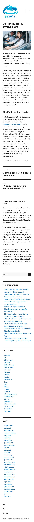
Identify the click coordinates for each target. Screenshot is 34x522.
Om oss (5, 509)
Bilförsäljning (9, 365)
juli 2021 (7, 494)
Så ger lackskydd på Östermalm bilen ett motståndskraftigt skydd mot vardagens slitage (17, 301)
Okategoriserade (10, 404)
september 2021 (9, 489)
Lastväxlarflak (9, 396)
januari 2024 (8, 460)
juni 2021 (7, 496)
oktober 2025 (9, 430)
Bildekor (7, 362)
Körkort (7, 392)
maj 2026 (7, 428)
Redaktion (8, 160)
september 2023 (10, 469)
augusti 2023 (8, 472)
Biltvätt (7, 375)
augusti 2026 (8, 425)
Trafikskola (8, 409)
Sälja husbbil (8, 406)
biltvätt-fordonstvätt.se (9, 518)
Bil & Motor (8, 360)
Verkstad (7, 411)
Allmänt (25, 160)
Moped (6, 399)
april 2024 (7, 452)
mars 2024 (8, 455)
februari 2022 (9, 486)
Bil (5, 357)
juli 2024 (7, 447)
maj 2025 (7, 435)
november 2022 (9, 477)
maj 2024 (7, 450)
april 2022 (7, 482)
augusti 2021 (8, 491)
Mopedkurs (8, 401)
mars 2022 (8, 484)
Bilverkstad (8, 379)
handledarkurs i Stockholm (12, 124)
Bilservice (7, 370)
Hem (4, 504)
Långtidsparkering (10, 394)
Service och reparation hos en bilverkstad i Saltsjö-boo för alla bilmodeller (15, 309)
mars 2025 (8, 440)
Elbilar (6, 387)
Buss (6, 382)
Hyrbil (6, 389)
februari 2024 (9, 457)
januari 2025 (8, 443)
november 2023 (9, 464)
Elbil (5, 384)
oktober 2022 (9, 479)
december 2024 (9, 445)
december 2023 (9, 462)
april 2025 (7, 438)
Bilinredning (8, 367)
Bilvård (6, 377)
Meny (28, 11)
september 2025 (10, 433)
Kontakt (5, 513)
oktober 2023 (9, 467)
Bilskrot (7, 372)
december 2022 (9, 474)
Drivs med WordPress (23, 518)
